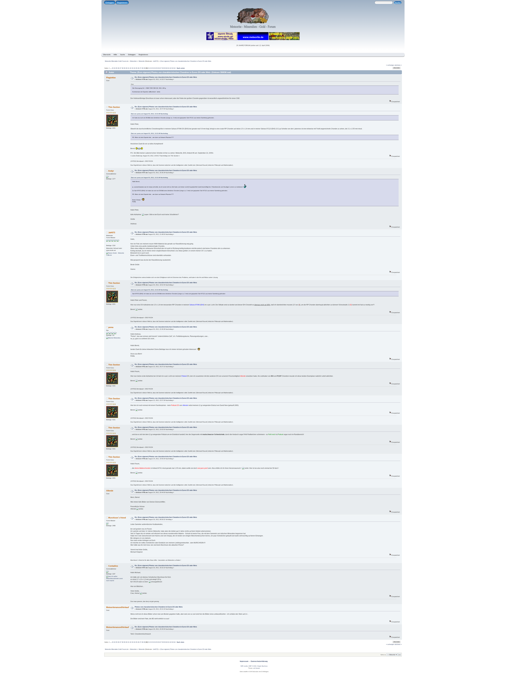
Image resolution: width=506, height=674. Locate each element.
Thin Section (114, 107)
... (111, 68)
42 (130, 68)
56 (159, 68)
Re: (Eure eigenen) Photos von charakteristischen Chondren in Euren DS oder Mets (166, 77)
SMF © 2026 (252, 666)
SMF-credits (244, 666)
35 (116, 68)
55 (157, 68)
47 (140, 68)
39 (124, 68)
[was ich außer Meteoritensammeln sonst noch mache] (116, 580)
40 (126, 68)
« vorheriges (390, 65)
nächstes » (398, 65)
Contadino (113, 566)
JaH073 (155, 61)
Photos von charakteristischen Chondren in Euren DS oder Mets (159, 607)
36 (118, 68)
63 (173, 68)
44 (134, 68)
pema (110, 327)
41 (128, 68)
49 (144, 68)
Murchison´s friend (117, 518)
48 (142, 68)
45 (136, 68)
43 (132, 68)
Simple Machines (262, 666)
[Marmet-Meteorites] (113, 338)
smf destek (256, 668)
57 (161, 68)
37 (120, 68)
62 (171, 68)
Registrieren (122, 2)
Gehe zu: (383, 654)
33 (112, 68)
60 (167, 68)
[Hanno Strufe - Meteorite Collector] (116, 255)
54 (155, 68)
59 (165, 68)
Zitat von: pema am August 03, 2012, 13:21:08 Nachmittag (149, 114)
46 (138, 68)
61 (169, 68)
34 (114, 68)
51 (149, 68)
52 (151, 68)
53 (153, 68)
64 (175, 68)
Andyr (111, 171)
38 (122, 68)
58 (163, 68)
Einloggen (110, 2)
